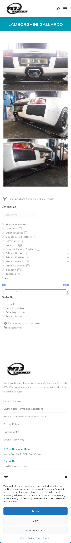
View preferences (35, 530)
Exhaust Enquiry (12, 401)
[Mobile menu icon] (65, 8)
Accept (35, 511)
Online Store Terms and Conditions (23, 408)
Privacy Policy (42, 538)
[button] (66, 477)
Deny (36, 520)
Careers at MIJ (11, 431)
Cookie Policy (27, 538)
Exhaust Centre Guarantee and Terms (24, 416)
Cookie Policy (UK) (13, 439)
